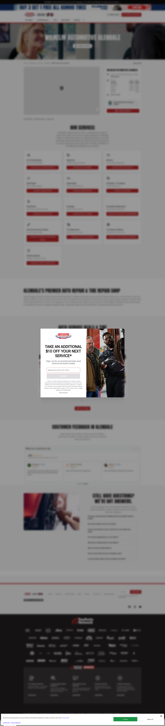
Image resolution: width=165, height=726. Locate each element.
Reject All (150, 719)
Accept (125, 719)
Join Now (63, 376)
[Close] (122, 331)
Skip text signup (63, 392)
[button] (161, 716)
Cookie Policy (6, 722)
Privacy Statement (15, 722)
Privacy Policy (67, 390)
